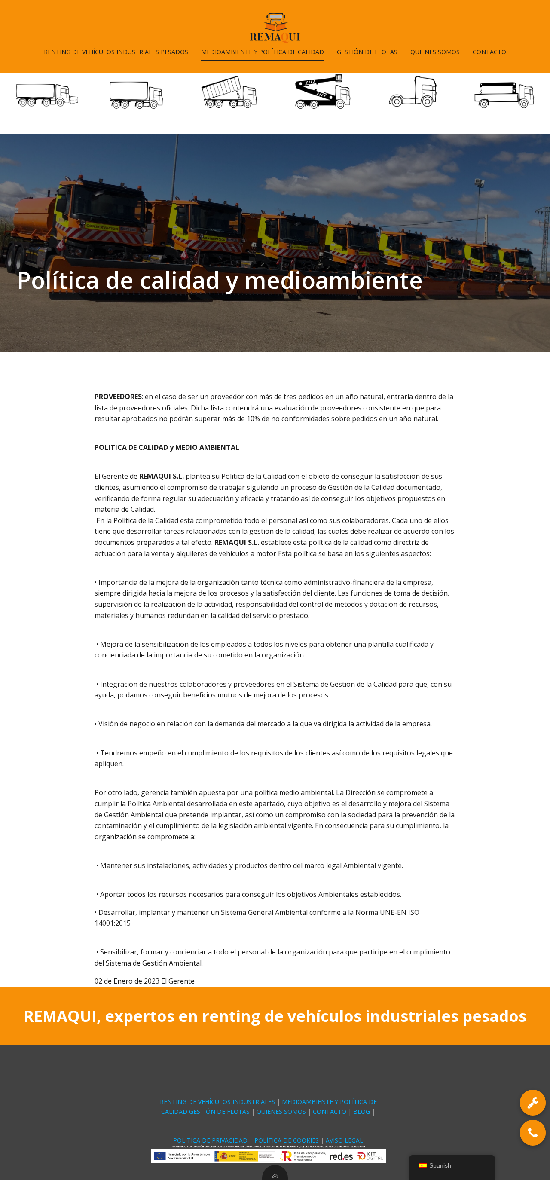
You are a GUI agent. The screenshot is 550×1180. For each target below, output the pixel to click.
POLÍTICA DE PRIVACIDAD (210, 1140)
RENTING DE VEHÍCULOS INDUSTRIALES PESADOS (116, 52)
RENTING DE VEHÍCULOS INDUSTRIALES (217, 1101)
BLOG (362, 1111)
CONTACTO (489, 52)
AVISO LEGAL (344, 1140)
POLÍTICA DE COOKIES (286, 1140)
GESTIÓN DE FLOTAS (367, 52)
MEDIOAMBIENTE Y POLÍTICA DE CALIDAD (262, 52)
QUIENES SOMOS (435, 52)
